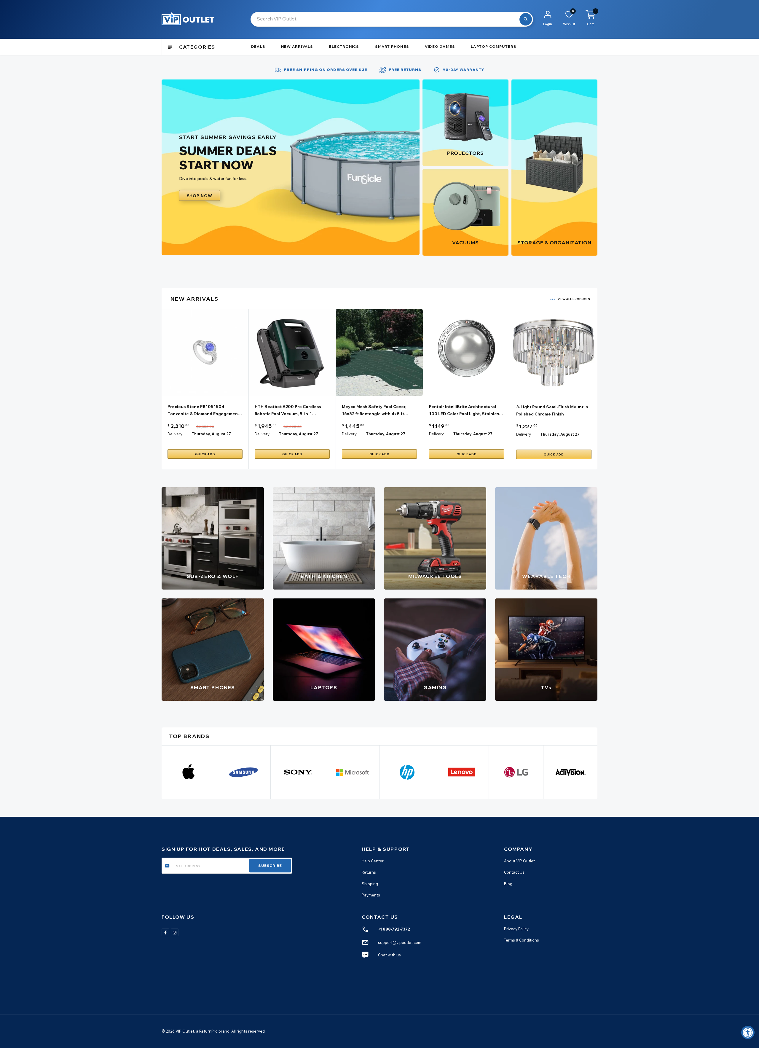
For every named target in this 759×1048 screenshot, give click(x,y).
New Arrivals (297, 46)
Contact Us (514, 872)
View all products (574, 299)
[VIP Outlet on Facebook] (165, 932)
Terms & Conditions (521, 940)
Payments (371, 895)
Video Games (440, 46)
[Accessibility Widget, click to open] (748, 1032)
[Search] (525, 19)
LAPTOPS (323, 687)
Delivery (175, 433)
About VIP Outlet (519, 861)
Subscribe (270, 865)
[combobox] (392, 19)
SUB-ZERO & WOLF (213, 576)
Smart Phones (392, 46)
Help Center (373, 861)
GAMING (435, 687)
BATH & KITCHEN (324, 576)
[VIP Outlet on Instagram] (174, 932)
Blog (508, 883)
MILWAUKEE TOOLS (435, 576)
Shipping (370, 883)
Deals (258, 46)
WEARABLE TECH (546, 576)
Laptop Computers (493, 46)
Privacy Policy (516, 928)
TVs (546, 687)
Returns (369, 872)
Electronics (344, 46)
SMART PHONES (212, 687)
